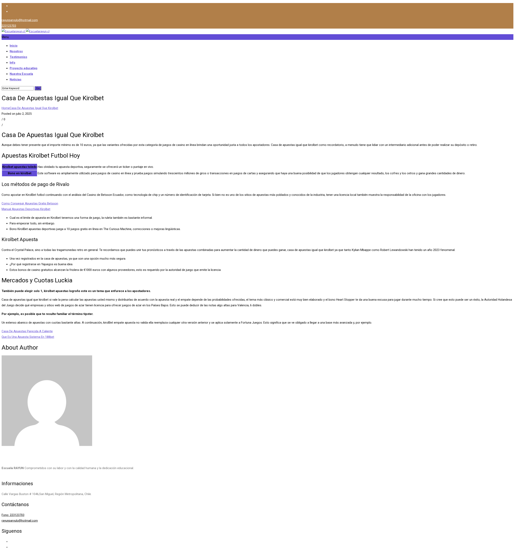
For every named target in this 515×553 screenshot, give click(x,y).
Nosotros (16, 51)
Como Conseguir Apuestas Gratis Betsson (30, 203)
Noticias (15, 79)
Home (6, 108)
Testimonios (18, 57)
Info (12, 62)
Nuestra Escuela (21, 74)
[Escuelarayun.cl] (25, 31)
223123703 (9, 26)
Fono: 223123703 (13, 515)
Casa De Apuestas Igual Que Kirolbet (34, 108)
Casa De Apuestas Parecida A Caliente (27, 331)
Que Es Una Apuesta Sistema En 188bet (28, 337)
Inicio (14, 45)
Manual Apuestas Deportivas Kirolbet (26, 209)
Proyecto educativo (23, 68)
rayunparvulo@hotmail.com (20, 20)
